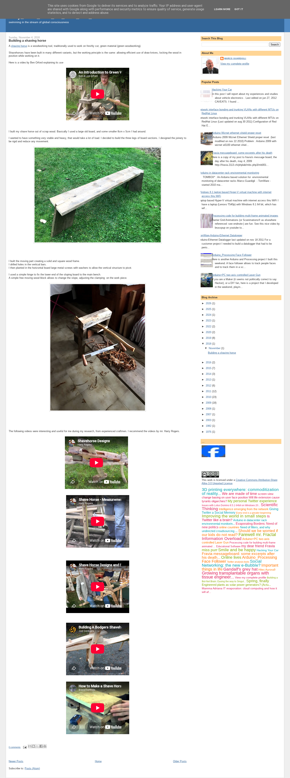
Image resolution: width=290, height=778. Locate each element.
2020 (209, 332)
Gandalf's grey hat (240, 569)
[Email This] (30, 746)
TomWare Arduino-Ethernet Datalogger (220, 235)
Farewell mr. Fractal (257, 534)
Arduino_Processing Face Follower (232, 254)
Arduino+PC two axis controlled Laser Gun (236, 274)
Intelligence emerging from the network (243, 509)
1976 (209, 431)
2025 (209, 309)
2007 (209, 414)
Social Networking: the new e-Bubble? (232, 563)
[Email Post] (24, 747)
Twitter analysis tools (238, 561)
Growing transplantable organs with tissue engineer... (235, 575)
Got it (238, 9)
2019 (209, 337)
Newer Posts (16, 761)
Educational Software (228, 546)
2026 (209, 303)
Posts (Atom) (32, 768)
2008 (209, 408)
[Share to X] (37, 746)
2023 (209, 320)
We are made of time (239, 494)
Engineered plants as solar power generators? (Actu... (236, 584)
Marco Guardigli (235, 58)
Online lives (231, 557)
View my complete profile (234, 63)
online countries (229, 527)
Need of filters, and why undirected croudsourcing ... (236, 529)
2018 (209, 343)
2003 (209, 420)
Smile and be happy (237, 549)
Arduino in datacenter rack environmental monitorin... (234, 521)
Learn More (222, 9)
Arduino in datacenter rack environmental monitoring (229, 172)
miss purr (209, 550)
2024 (209, 314)
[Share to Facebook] (41, 746)
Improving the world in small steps (234, 516)
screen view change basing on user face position (237, 495)
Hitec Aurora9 (266, 569)
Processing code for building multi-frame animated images (245, 215)
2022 (209, 326)
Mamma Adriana (212, 588)
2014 (209, 373)
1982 (209, 425)
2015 (209, 368)
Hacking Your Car (222, 89)
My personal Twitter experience (252, 501)
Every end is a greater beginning (253, 512)
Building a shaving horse (27, 40)
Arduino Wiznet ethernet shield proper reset (236, 132)
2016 (209, 362)
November (215, 348)
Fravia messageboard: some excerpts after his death (242, 152)
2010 (209, 397)
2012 (209, 385)
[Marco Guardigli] (213, 456)
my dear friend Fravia (258, 546)
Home (98, 761)
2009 (209, 402)
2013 (209, 379)
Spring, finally (257, 581)
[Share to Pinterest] (45, 746)
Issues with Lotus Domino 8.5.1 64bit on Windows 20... (231, 505)
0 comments (15, 747)
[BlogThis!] (34, 746)
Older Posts (180, 761)
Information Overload (221, 538)
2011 (209, 391)
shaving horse (19, 45)
